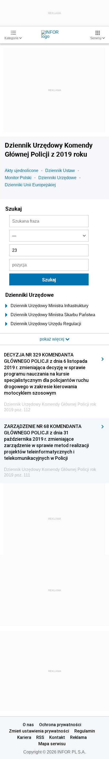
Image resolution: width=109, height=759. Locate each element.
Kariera (24, 737)
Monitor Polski (18, 177)
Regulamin (84, 731)
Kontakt (57, 737)
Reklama (78, 737)
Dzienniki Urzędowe (57, 177)
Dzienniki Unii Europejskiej (30, 185)
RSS (40, 737)
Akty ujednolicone (21, 170)
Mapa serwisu (52, 743)
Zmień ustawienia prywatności (39, 731)
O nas (28, 724)
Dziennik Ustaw (60, 170)
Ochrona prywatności (60, 724)
